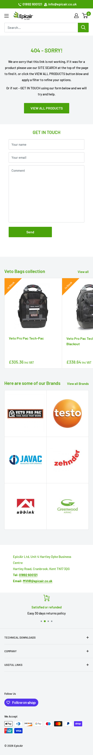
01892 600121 (32, 4)
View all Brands (78, 384)
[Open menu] (6, 16)
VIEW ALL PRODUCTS (46, 108)
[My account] (76, 15)
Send (30, 232)
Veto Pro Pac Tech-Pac (26, 338)
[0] (85, 15)
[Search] (83, 27)
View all (83, 272)
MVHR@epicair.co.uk (37, 581)
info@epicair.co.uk (62, 4)
